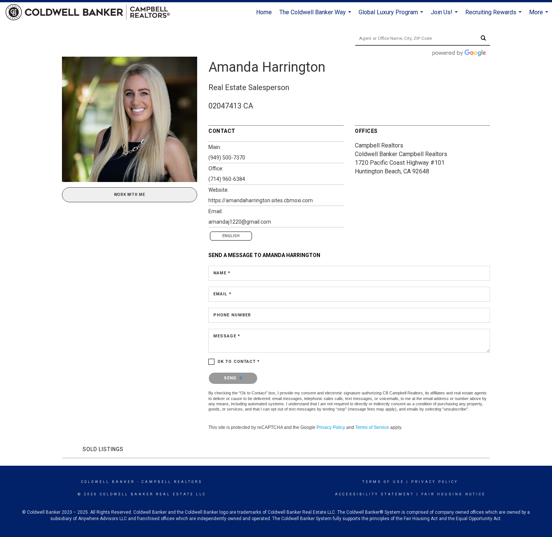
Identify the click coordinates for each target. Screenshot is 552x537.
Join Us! (445, 16)
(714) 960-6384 (226, 179)
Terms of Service (372, 427)
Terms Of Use (383, 482)
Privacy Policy (331, 427)
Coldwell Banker (108, 482)
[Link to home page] (91, 12)
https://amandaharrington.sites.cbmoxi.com (260, 200)
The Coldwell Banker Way (316, 16)
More (539, 16)
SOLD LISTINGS (103, 449)
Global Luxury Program (392, 16)
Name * (222, 273)
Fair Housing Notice (453, 494)
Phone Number (232, 315)
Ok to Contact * (238, 361)
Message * (226, 336)
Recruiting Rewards (494, 16)
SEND (231, 378)
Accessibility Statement (374, 494)
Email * (222, 294)
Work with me (129, 195)
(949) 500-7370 (226, 158)
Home (264, 12)
